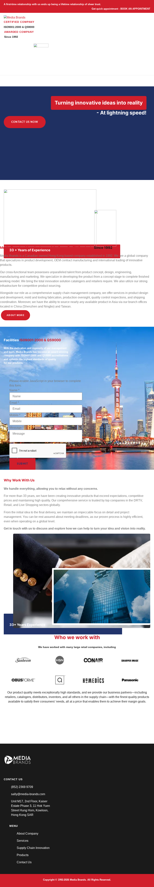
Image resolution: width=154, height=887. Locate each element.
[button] (137, 81)
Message (16, 427)
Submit (22, 464)
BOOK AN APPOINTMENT (135, 8)
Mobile (14, 415)
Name (14, 390)
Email (14, 402)
